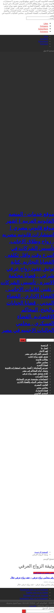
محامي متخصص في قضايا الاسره (43, 573)
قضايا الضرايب (41, 376)
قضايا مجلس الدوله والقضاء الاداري (32, 382)
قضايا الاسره (42, 365)
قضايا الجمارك (42, 390)
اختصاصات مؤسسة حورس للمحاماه (32, 379)
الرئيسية (44, 345)
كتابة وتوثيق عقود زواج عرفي (35, 373)
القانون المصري (41, 384)
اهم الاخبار (43, 350)
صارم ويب (32, 606)
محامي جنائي (42, 362)
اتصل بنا (44, 348)
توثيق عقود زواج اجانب (38, 356)
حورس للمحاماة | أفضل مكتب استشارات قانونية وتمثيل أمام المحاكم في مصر (26, 369)
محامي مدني (42, 387)
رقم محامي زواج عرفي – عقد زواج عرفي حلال (32, 577)
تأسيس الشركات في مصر (36, 353)
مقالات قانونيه (42, 359)
